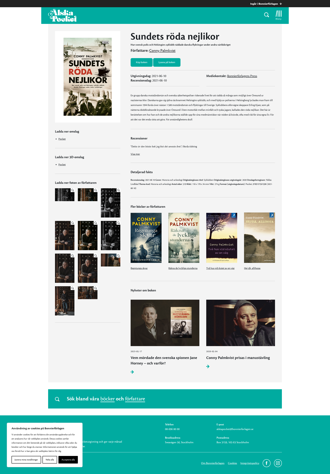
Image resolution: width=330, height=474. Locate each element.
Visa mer (135, 154)
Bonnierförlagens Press (242, 76)
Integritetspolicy (249, 463)
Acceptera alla (68, 459)
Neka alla (50, 459)
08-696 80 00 (172, 429)
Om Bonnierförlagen (212, 463)
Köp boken (141, 62)
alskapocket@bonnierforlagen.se (235, 429)
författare (135, 399)
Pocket (62, 139)
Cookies (232, 463)
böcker (107, 399)
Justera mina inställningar (26, 459)
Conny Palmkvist (162, 50)
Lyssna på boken (166, 62)
